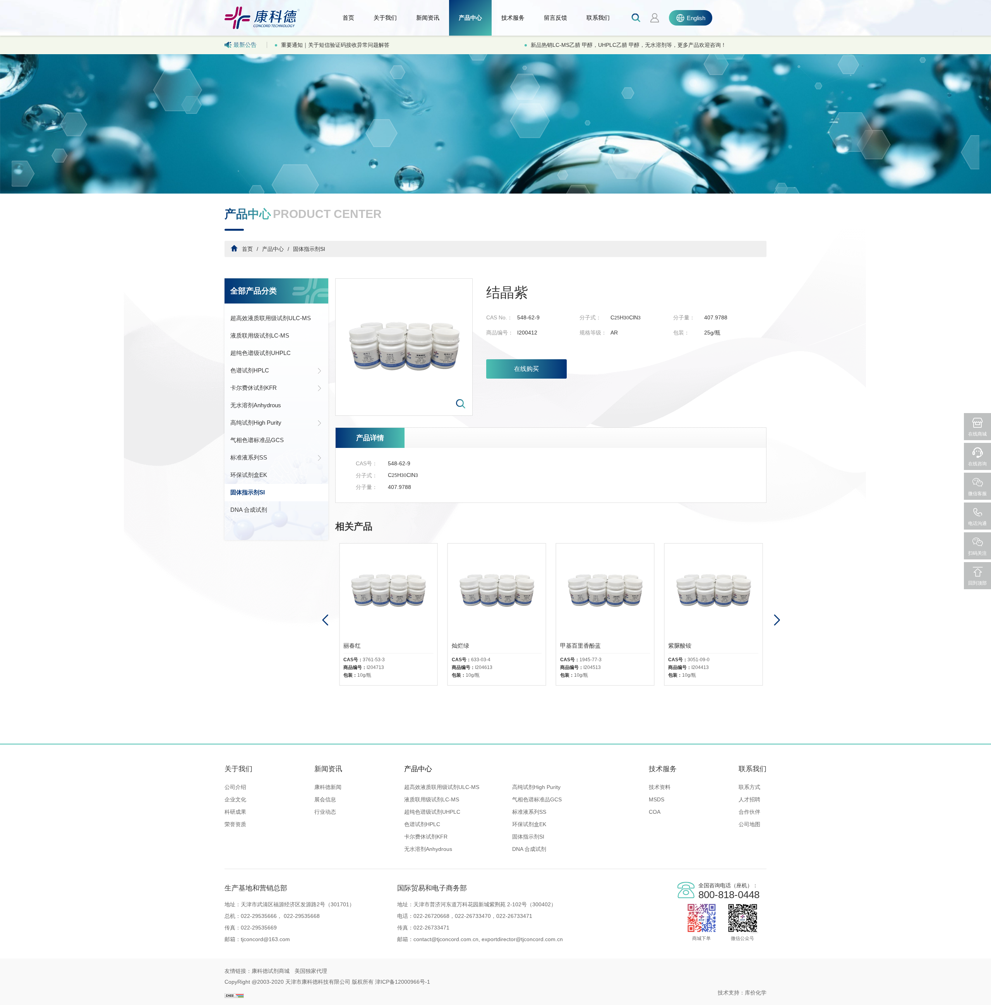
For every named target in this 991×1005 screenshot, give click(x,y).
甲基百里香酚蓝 (472, 645)
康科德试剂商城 (271, 971)
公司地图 (749, 824)
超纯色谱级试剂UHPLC (260, 353)
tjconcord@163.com (265, 939)
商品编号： (499, 332)
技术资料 (659, 787)
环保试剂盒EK (248, 475)
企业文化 (235, 799)
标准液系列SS (248, 457)
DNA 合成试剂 (248, 509)
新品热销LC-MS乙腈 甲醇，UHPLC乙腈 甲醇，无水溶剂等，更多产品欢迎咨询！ (379, 45)
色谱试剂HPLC (249, 370)
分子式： (590, 317)
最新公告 (245, 44)
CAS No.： (499, 317)
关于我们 (385, 17)
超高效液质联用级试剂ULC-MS (270, 318)
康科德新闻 (327, 787)
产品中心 (470, 17)
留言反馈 (555, 17)
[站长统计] (234, 993)
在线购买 (526, 368)
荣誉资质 (235, 824)
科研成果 (235, 812)
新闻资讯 (427, 17)
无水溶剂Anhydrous (255, 405)
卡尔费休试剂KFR (253, 387)
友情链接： (238, 971)
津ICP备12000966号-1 (402, 982)
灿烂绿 (352, 645)
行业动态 (325, 812)
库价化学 (755, 993)
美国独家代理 (311, 971)
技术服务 (513, 17)
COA (654, 812)
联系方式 (749, 787)
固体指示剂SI (309, 249)
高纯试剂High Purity (255, 422)
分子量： (684, 317)
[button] (777, 620)
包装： (681, 332)
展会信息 (325, 799)
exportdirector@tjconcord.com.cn (521, 939)
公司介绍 (235, 787)
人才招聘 (749, 799)
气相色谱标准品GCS (257, 440)
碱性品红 (679, 645)
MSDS (656, 799)
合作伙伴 (749, 812)
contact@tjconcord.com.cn (445, 939)
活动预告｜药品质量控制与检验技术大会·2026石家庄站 (597, 45)
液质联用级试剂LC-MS (259, 335)
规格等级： (593, 332)
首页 (348, 17)
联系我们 (598, 17)
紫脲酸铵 (571, 645)
